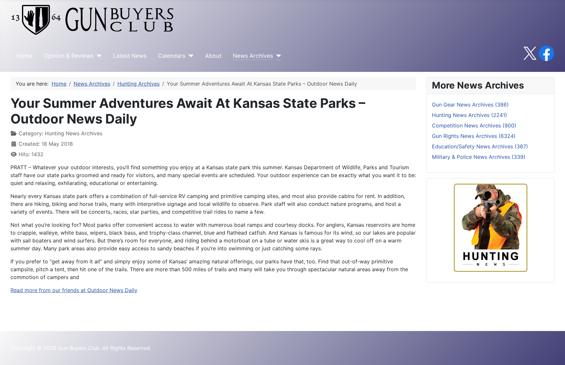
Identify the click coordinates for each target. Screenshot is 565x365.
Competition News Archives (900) (474, 125)
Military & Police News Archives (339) (478, 157)
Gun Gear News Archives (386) (470, 104)
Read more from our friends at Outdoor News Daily (73, 290)
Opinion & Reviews (69, 55)
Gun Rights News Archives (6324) (474, 136)
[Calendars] (189, 56)
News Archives (253, 55)
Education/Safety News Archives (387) (480, 146)
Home (24, 55)
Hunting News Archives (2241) (469, 115)
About (213, 55)
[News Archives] (277, 56)
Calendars (171, 55)
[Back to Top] (553, 353)
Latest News (129, 55)
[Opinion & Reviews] (98, 56)
